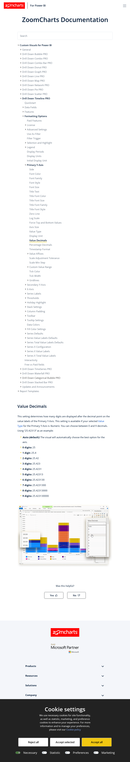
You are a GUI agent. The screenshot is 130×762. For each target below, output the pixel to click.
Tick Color (34, 271)
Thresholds (33, 298)
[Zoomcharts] (14, 5)
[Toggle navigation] (124, 5)
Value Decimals (38, 240)
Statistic (55, 753)
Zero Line (34, 213)
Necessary (30, 753)
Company (31, 695)
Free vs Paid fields (34, 364)
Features (29, 111)
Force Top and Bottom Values (45, 222)
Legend (31, 147)
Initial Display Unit (37, 160)
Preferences (81, 753)
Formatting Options (36, 116)
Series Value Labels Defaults (42, 337)
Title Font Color (37, 196)
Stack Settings (34, 306)
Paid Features (34, 120)
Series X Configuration (39, 346)
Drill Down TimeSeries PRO (37, 369)
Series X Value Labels (38, 351)
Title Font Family (38, 204)
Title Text (34, 191)
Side (31, 169)
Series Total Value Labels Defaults (45, 342)
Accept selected (65, 742)
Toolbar (31, 315)
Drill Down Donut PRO (34, 67)
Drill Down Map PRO (33, 80)
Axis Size (34, 227)
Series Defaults (35, 333)
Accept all (97, 742)
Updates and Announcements (38, 386)
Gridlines (34, 280)
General (26, 49)
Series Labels (34, 293)
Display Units (34, 156)
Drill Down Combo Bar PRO (37, 62)
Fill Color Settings (36, 329)
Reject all (33, 742)
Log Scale (34, 218)
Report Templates (29, 391)
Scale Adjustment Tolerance (44, 258)
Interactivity (31, 360)
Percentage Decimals (40, 244)
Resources (31, 675)
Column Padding (36, 311)
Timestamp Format (39, 249)
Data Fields (31, 107)
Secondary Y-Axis (36, 284)
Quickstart (30, 102)
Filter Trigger (34, 138)
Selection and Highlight (39, 142)
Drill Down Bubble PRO (35, 54)
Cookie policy (73, 729)
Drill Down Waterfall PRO (36, 373)
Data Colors (33, 324)
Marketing (108, 753)
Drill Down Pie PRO (32, 89)
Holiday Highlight (36, 302)
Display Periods (35, 151)
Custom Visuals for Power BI (36, 45)
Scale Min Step (37, 262)
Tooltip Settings (35, 320)
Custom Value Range (40, 267)
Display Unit (36, 235)
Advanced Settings (37, 129)
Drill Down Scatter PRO (34, 94)
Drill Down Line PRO (33, 76)
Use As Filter (34, 133)
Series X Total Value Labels (41, 355)
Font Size (34, 187)
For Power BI (38, 5)
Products (30, 666)
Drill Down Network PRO (35, 85)
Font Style (34, 182)
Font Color (35, 173)
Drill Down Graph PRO (34, 71)
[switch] (44, 752)
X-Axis (30, 289)
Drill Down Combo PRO (35, 58)
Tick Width (35, 275)
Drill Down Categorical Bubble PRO (41, 377)
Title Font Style (37, 209)
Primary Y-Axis (35, 164)
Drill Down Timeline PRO (36, 98)
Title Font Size (36, 200)
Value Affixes (36, 253)
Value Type (35, 231)
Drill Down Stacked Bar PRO (37, 382)
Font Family (35, 178)
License (31, 125)
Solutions (30, 685)
